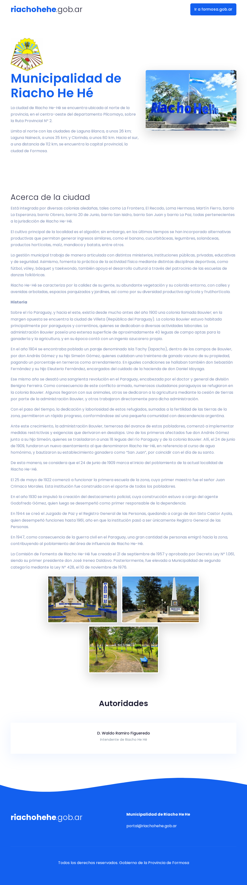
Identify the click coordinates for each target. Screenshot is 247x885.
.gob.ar (46, 9)
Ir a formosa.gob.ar (213, 9)
